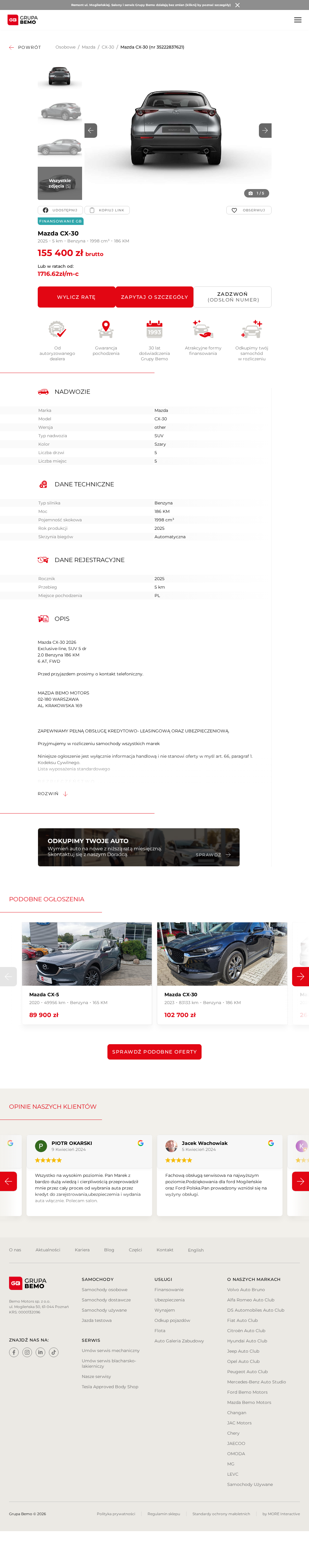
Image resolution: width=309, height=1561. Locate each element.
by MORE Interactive (281, 1514)
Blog (109, 1250)
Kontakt (165, 1250)
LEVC (232, 1474)
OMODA (236, 1453)
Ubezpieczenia (169, 1300)
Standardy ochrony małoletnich (221, 1514)
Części (135, 1250)
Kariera (82, 1250)
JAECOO (236, 1443)
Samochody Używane (250, 1484)
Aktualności (48, 1250)
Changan (236, 1412)
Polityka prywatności (116, 1514)
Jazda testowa (97, 1320)
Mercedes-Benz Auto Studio (256, 1382)
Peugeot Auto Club (247, 1371)
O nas (15, 1250)
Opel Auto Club (243, 1361)
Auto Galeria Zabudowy (179, 1341)
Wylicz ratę (76, 297)
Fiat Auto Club (242, 1320)
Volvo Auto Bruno (246, 1289)
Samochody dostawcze (106, 1300)
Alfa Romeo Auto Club (250, 1300)
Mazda (88, 47)
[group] (87, 973)
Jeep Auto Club (243, 1351)
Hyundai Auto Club (247, 1341)
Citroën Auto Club (246, 1330)
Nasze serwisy (96, 1376)
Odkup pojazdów (172, 1320)
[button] (265, 130)
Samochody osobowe (104, 1289)
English (196, 1250)
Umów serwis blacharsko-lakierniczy (109, 1363)
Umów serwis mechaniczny (111, 1350)
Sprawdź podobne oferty (154, 1052)
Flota (159, 1330)
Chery (233, 1433)
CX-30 (108, 47)
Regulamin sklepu (164, 1514)
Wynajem (164, 1310)
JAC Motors (239, 1423)
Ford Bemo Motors (247, 1392)
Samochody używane (104, 1310)
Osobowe (65, 47)
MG (230, 1464)
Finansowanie (168, 1289)
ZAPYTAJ (154, 297)
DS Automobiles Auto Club (255, 1310)
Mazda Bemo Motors (249, 1402)
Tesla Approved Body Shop (110, 1386)
